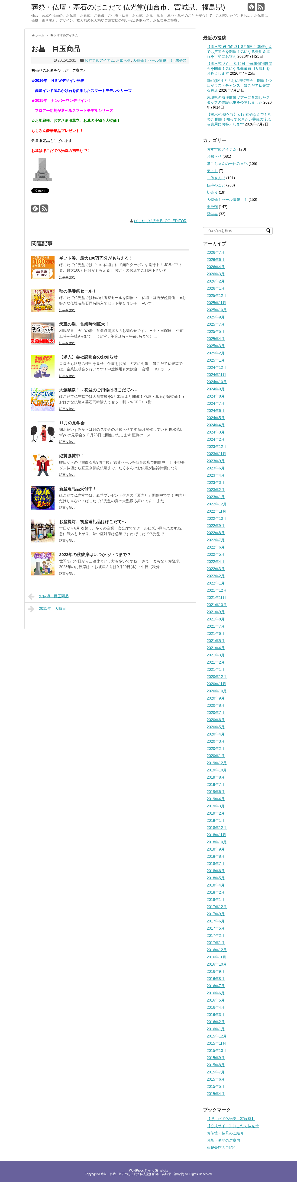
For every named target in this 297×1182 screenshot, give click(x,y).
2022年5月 (216, 554)
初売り (212, 192)
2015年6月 (216, 1079)
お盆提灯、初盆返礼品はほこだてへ (92, 521)
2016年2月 (216, 1022)
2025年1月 (216, 360)
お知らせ (123, 60)
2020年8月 (216, 705)
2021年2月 (216, 662)
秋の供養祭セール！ (78, 291)
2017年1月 (216, 943)
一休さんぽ (216, 178)
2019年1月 (216, 820)
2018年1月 (216, 900)
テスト (212, 171)
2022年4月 (216, 562)
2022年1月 (216, 583)
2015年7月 (216, 1072)
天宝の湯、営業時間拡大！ (84, 324)
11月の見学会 (72, 423)
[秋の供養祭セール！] (43, 311)
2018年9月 (216, 849)
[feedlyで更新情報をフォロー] (251, 8)
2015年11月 (216, 1043)
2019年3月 (216, 806)
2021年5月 (216, 641)
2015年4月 (216, 1094)
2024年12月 (217, 367)
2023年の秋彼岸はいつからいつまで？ (95, 554)
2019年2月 (216, 813)
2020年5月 (216, 727)
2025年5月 (216, 332)
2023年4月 (216, 475)
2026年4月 (216, 267)
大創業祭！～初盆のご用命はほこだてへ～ (99, 390)
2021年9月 (216, 612)
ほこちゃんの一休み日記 (227, 164)
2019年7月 (216, 785)
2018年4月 (216, 885)
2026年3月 (216, 274)
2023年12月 (217, 447)
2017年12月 (217, 907)
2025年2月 (216, 353)
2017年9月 (216, 914)
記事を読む (67, 277)
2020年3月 (216, 741)
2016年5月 (216, 1000)
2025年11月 (216, 303)
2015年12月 (217, 1036)
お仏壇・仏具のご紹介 (225, 1133)
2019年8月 (216, 777)
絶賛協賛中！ (71, 455)
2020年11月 (216, 684)
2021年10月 (217, 605)
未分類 (181, 60)
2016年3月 (216, 1015)
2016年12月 (217, 950)
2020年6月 (216, 720)
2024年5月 (216, 418)
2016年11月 (216, 957)
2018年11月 (216, 835)
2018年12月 (217, 828)
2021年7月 (216, 626)
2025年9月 (216, 317)
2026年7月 (216, 252)
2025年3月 (216, 346)
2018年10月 (217, 842)
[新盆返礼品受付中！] (43, 508)
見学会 (212, 214)
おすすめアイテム (99, 60)
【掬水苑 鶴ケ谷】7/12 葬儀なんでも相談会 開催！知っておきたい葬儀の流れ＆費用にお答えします (239, 119)
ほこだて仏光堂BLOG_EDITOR (160, 221)
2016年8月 (216, 979)
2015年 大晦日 (52, 608)
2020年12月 (217, 677)
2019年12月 (217, 763)
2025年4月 (216, 339)
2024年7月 (216, 403)
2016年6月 (216, 993)
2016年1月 (216, 1029)
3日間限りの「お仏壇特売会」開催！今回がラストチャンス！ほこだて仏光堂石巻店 (239, 85)
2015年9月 (216, 1058)
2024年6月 (216, 411)
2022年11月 (216, 511)
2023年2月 (216, 490)
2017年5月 (216, 928)
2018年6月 (216, 871)
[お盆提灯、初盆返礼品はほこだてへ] (43, 541)
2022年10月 (217, 518)
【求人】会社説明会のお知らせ (88, 357)
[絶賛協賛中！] (43, 475)
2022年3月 (216, 569)
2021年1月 (216, 669)
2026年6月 (216, 260)
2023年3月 (216, 483)
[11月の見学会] (43, 442)
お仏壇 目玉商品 (54, 596)
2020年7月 (216, 713)
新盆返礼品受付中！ (78, 488)
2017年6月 (216, 921)
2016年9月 (216, 971)
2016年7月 (216, 986)
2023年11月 (216, 454)
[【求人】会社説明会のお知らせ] (43, 377)
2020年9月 (216, 698)
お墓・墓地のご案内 (223, 1140)
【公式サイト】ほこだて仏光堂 (233, 1126)
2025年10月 (217, 310)
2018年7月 (216, 864)
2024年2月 (216, 439)
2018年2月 (216, 892)
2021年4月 (216, 648)
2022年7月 (216, 540)
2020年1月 (216, 756)
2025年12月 (217, 296)
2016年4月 (216, 1007)
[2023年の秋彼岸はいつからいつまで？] (43, 574)
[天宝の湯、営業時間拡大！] (43, 344)
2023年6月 (216, 468)
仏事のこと (216, 185)
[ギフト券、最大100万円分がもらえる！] (43, 278)
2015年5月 (216, 1087)
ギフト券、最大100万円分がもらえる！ (96, 258)
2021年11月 (216, 598)
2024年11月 (216, 375)
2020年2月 (216, 749)
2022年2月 (216, 576)
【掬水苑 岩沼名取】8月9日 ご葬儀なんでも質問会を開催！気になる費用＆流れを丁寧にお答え (239, 51)
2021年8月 (216, 619)
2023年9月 (216, 461)
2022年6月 (216, 547)
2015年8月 (216, 1065)
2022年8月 (216, 533)
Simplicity (161, 1170)
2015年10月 (217, 1051)
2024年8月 (216, 396)
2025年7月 (216, 324)
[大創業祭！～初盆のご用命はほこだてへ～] (43, 409)
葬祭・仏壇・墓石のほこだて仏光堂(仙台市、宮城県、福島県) (128, 7)
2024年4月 (216, 425)
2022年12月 (217, 504)
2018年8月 (216, 856)
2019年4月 (216, 799)
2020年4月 (216, 734)
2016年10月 (217, 964)
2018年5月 (216, 878)
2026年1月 (216, 288)
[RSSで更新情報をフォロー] (261, 8)
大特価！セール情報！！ (153, 60)
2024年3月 (216, 432)
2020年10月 (217, 691)
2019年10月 (217, 770)
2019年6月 (216, 792)
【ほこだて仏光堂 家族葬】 (231, 1119)
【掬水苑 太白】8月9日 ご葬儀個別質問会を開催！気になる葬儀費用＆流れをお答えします (239, 68)
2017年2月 (216, 936)
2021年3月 (216, 655)
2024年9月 (216, 389)
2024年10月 (217, 382)
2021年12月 (217, 590)
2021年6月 (216, 634)
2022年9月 (216, 526)
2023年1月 (216, 497)
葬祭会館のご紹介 (221, 1148)
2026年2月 (216, 281)
